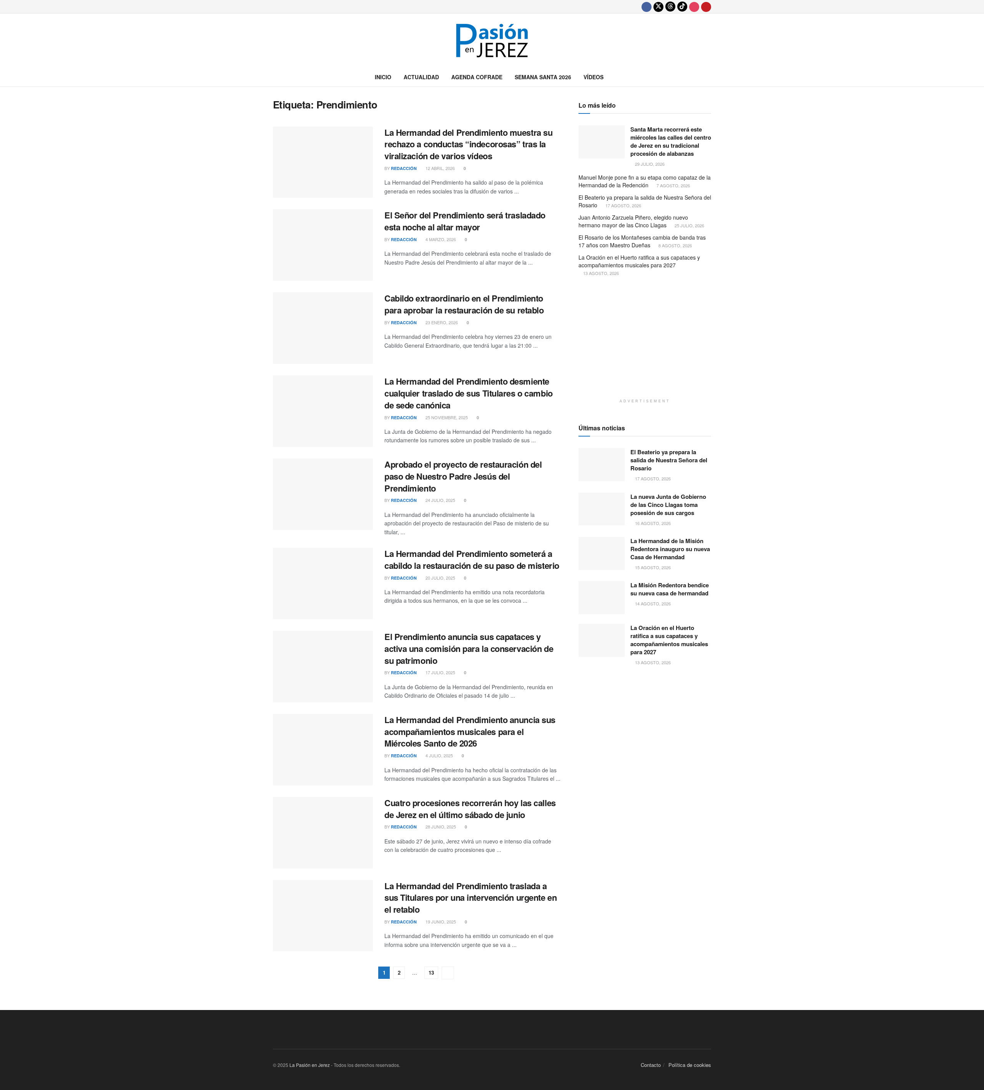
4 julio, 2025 (438, 755)
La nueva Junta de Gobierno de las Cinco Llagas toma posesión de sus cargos (668, 504)
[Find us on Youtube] (706, 6)
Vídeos (593, 77)
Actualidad (421, 77)
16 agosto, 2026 (652, 523)
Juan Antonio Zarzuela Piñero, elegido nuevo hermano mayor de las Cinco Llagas (633, 221)
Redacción (404, 168)
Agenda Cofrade (476, 77)
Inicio (383, 77)
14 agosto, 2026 (652, 603)
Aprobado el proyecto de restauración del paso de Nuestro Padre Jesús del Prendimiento (463, 476)
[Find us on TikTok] (682, 6)
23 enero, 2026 (441, 322)
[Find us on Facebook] (647, 6)
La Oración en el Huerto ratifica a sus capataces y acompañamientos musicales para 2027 (639, 261)
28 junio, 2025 (440, 826)
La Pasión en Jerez (309, 1065)
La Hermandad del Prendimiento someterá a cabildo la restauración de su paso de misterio (471, 559)
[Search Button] (708, 77)
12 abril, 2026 (439, 168)
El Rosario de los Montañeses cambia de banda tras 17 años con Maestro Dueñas (642, 241)
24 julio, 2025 (439, 500)
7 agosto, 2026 (672, 185)
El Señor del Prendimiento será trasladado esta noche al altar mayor (464, 221)
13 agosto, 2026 (600, 273)
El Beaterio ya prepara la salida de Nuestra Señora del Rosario (644, 201)
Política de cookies (689, 1064)
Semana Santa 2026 (543, 77)
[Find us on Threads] (670, 6)
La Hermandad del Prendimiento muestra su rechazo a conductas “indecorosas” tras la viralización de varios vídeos (468, 144)
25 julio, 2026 (688, 225)
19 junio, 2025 (440, 921)
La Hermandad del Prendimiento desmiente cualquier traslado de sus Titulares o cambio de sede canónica (468, 393)
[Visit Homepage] (492, 40)
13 (431, 972)
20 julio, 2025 (439, 578)
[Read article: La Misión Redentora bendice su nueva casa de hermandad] (601, 597)
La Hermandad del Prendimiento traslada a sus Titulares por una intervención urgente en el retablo (470, 898)
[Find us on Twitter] (658, 6)
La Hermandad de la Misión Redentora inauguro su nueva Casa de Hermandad (670, 549)
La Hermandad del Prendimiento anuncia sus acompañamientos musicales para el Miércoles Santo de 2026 (469, 731)
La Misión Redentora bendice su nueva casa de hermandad (669, 589)
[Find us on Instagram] (694, 6)
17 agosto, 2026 (622, 205)
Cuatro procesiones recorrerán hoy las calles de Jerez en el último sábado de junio (470, 809)
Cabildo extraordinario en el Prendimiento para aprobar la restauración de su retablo (464, 304)
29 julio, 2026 (649, 164)
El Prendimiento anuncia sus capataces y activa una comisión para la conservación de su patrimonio (468, 648)
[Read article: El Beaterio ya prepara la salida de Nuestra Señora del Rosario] (601, 464)
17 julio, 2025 (439, 672)
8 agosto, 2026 (674, 245)
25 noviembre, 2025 (446, 417)
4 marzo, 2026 (440, 239)
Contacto (651, 1064)
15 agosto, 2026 (652, 567)
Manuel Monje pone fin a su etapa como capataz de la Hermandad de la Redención (644, 181)
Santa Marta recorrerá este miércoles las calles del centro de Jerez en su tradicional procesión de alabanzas (670, 141)
